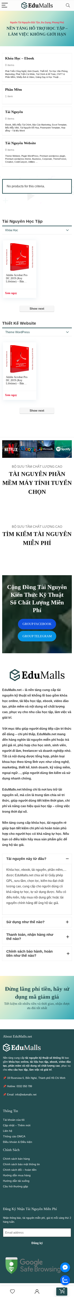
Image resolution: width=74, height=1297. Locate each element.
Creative (9, 162)
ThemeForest (59, 159)
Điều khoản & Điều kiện (17, 1141)
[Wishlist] (12, 1291)
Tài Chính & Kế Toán (46, 74)
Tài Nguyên (14, 112)
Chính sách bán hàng (16, 1158)
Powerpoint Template (50, 127)
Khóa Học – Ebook (19, 58)
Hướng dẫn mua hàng (17, 1175)
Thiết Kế (44, 71)
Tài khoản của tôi (13, 1119)
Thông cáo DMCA (14, 1136)
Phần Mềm (13, 89)
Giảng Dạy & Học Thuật (47, 77)
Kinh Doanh (33, 71)
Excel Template (59, 124)
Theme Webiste (12, 156)
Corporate (47, 159)
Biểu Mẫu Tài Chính (21, 124)
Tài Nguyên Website (20, 143)
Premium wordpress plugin (52, 156)
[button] (37, 859)
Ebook (8, 124)
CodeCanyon (20, 162)
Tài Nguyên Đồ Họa (29, 127)
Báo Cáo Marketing (41, 124)
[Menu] (4, 5)
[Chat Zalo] (65, 1280)
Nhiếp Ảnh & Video (25, 77)
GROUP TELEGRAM (37, 636)
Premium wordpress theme (18, 159)
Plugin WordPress (29, 156)
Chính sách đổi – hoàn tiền (20, 1169)
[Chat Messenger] (65, 1267)
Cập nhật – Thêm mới (16, 1125)
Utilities (31, 162)
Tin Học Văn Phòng (58, 71)
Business (36, 159)
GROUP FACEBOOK (37, 624)
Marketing (10, 74)
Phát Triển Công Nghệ (15, 71)
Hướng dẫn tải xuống (16, 1180)
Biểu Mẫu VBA (12, 127)
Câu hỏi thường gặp (15, 1186)
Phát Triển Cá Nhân (25, 74)
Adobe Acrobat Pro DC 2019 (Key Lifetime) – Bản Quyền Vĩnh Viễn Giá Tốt (18, 281)
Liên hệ (7, 1130)
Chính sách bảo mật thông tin (21, 1164)
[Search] (68, 5)
